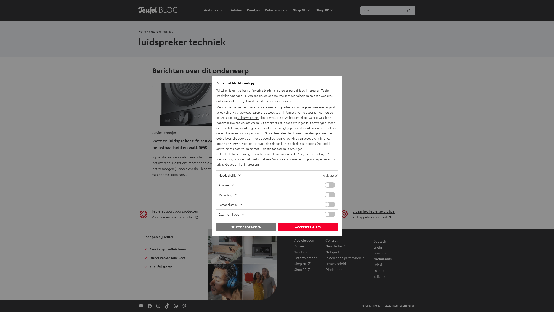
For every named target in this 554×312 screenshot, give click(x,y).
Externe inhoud (229, 214)
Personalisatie (228, 204)
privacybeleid (225, 164)
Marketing (225, 195)
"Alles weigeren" (248, 117)
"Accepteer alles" (276, 133)
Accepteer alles (308, 227)
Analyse (224, 185)
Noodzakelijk (227, 175)
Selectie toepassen (246, 227)
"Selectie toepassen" (273, 149)
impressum (251, 164)
